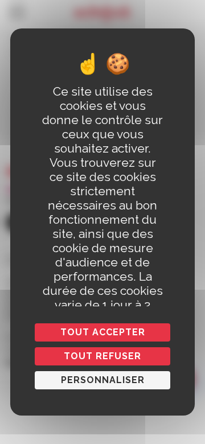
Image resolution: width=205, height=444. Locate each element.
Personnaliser (103, 380)
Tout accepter (102, 332)
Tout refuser (102, 356)
